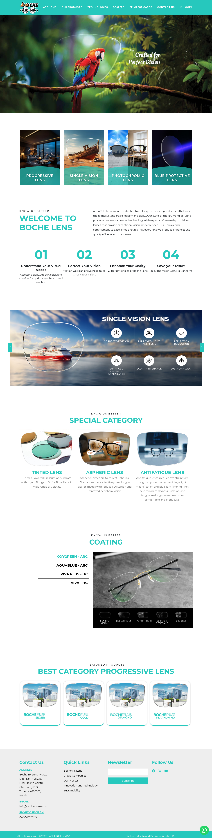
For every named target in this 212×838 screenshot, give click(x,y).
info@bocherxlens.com (33, 806)
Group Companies (75, 775)
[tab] (72, 556)
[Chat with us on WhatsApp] (204, 830)
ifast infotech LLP (164, 836)
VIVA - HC (79, 583)
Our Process (71, 780)
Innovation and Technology (81, 785)
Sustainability (72, 790)
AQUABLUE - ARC (72, 565)
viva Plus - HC (74, 574)
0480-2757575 (28, 817)
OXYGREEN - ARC (72, 556)
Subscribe (128, 780)
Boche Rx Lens (73, 770)
